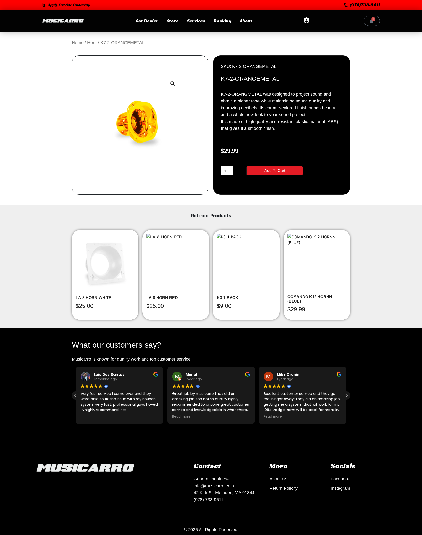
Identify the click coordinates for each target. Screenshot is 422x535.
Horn (92, 42)
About (246, 20)
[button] (362, 4)
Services (196, 20)
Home (78, 42)
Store (173, 20)
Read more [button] (181, 416)
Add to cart (274, 171)
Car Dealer (147, 20)
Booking (222, 20)
